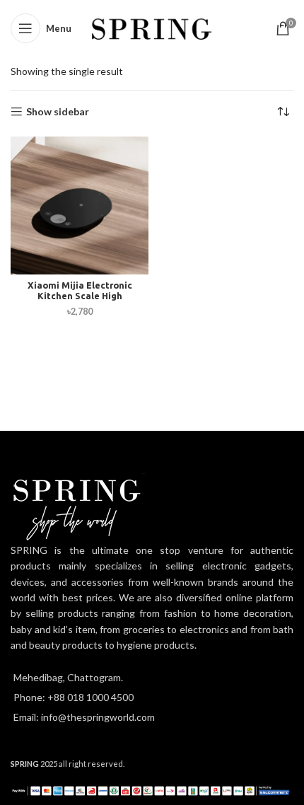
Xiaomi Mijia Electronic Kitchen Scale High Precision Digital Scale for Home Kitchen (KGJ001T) (80, 301)
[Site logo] (152, 27)
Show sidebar (57, 111)
